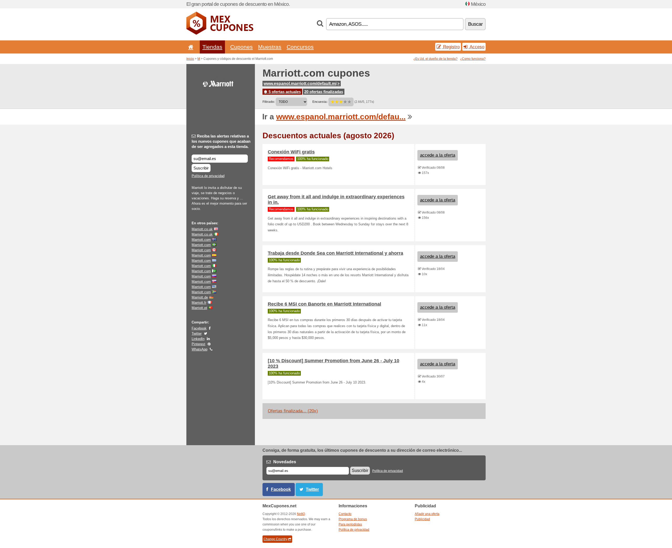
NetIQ (301, 514)
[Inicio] (189, 47)
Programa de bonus (353, 519)
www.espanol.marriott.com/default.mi (300, 83)
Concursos (300, 47)
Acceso (476, 46)
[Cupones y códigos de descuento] (219, 33)
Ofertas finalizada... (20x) (293, 410)
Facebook (199, 328)
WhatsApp (199, 349)
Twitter (197, 334)
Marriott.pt (199, 308)
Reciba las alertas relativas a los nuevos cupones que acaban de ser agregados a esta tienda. (221, 141)
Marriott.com (201, 240)
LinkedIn (198, 339)
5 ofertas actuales (284, 91)
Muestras (269, 47)
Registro (451, 46)
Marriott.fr (199, 303)
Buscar (475, 24)
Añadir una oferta (427, 514)
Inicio (190, 59)
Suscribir (201, 168)
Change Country (275, 539)
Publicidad (422, 519)
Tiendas (212, 47)
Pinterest (198, 344)
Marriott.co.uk (202, 229)
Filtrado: (268, 102)
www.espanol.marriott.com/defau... (341, 116)
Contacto (345, 514)
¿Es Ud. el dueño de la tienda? (435, 59)
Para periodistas (350, 524)
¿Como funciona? (473, 59)
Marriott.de (200, 297)
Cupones (241, 47)
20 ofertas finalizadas (323, 91)
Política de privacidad (208, 176)
